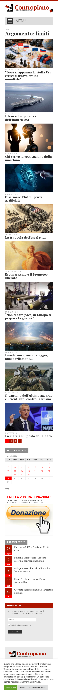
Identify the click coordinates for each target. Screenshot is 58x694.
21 (35, 475)
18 (15, 475)
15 (42, 471)
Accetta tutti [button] (11, 687)
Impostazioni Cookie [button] (37, 687)
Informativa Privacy (32, 682)
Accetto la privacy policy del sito (20, 625)
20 (29, 475)
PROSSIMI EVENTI (16, 542)
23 (49, 475)
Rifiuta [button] (22, 687)
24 (8, 478)
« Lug (7, 488)
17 (8, 475)
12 (22, 471)
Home (7, 29)
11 (15, 471)
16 (49, 471)
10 (8, 471)
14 (35, 471)
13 (29, 471)
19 (22, 475)
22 (42, 475)
